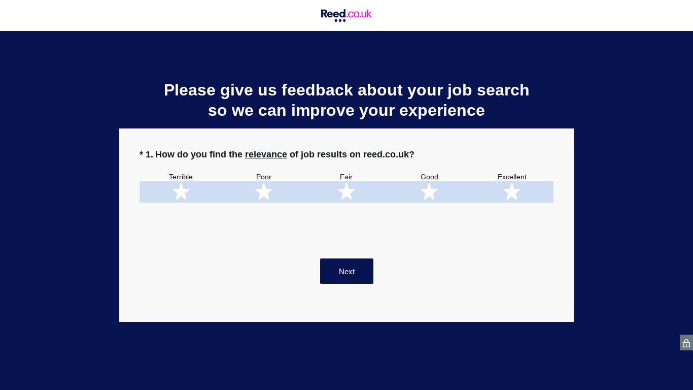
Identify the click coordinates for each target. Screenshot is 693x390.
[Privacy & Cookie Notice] (686, 342)
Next (347, 271)
